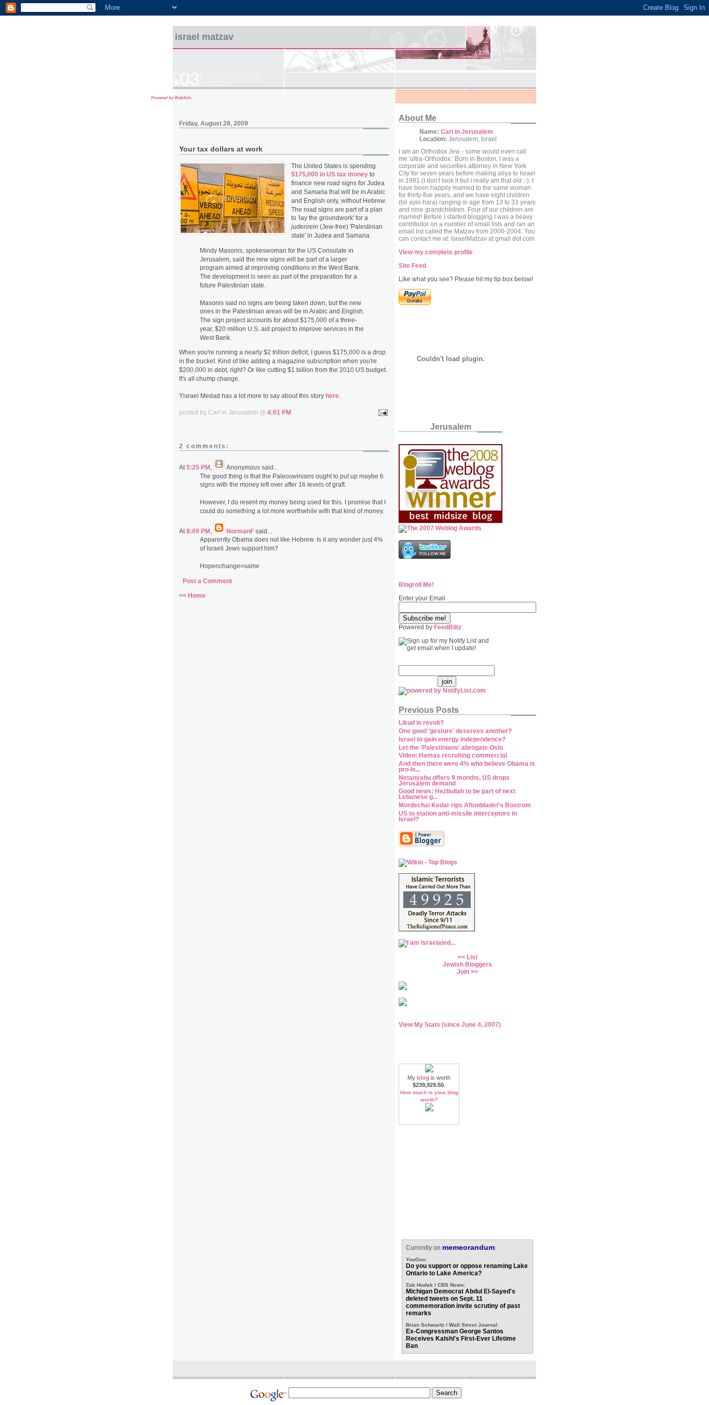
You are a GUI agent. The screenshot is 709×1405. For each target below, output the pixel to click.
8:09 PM (198, 531)
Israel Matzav (204, 37)
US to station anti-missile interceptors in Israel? (458, 816)
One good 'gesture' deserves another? (455, 731)
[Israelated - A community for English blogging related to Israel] (427, 942)
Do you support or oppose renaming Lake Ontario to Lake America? (467, 1269)
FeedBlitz (447, 627)
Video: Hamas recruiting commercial (453, 755)
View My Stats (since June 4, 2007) (450, 1024)
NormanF (240, 531)
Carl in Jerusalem (467, 131)
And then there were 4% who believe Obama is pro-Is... (467, 766)
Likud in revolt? (421, 722)
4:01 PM (279, 412)
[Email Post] (381, 412)
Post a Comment (207, 581)
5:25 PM (198, 467)
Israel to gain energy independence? (452, 739)
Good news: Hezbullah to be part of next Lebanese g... (457, 794)
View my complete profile (436, 252)
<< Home (192, 595)
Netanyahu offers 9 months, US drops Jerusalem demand (454, 780)
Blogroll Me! (416, 584)
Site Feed (412, 265)
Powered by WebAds (171, 97)
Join (463, 971)
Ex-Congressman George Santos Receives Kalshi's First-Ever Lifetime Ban (461, 1338)
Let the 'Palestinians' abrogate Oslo (451, 747)
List (472, 957)
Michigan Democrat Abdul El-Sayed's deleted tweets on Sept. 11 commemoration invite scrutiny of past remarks (463, 1302)
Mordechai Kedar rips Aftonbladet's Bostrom (465, 805)
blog (423, 1078)
